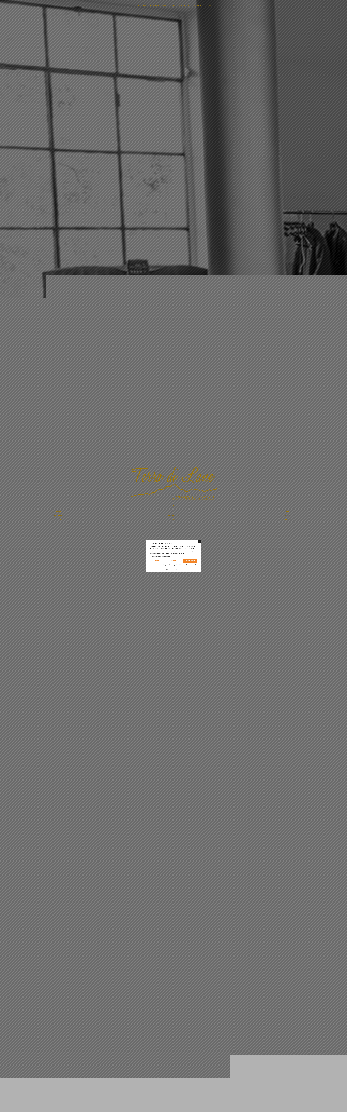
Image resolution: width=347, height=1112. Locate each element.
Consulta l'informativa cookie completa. (160, 556)
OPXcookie (168, 569)
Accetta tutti (190, 561)
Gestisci (173, 561)
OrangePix (178, 569)
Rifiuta (157, 561)
